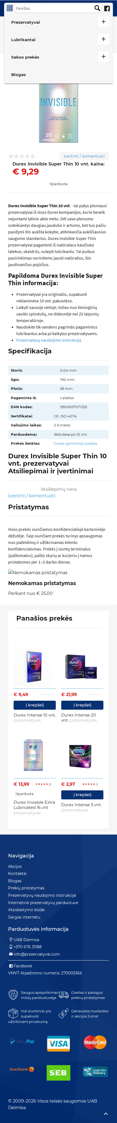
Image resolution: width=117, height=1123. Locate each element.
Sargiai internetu (24, 917)
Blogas (18, 74)
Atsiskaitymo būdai (26, 909)
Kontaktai (17, 873)
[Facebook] (107, 9)
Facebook (23, 966)
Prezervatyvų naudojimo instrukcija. (49, 340)
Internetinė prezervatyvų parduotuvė (43, 902)
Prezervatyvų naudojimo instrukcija (42, 895)
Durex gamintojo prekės (75, 443)
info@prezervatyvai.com (37, 954)
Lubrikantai (23, 39)
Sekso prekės (25, 57)
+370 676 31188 (28, 946)
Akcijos (15, 866)
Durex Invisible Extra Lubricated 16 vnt (34, 807)
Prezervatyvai (25, 22)
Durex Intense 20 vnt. (79, 717)
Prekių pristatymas (26, 888)
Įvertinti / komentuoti (84, 156)
